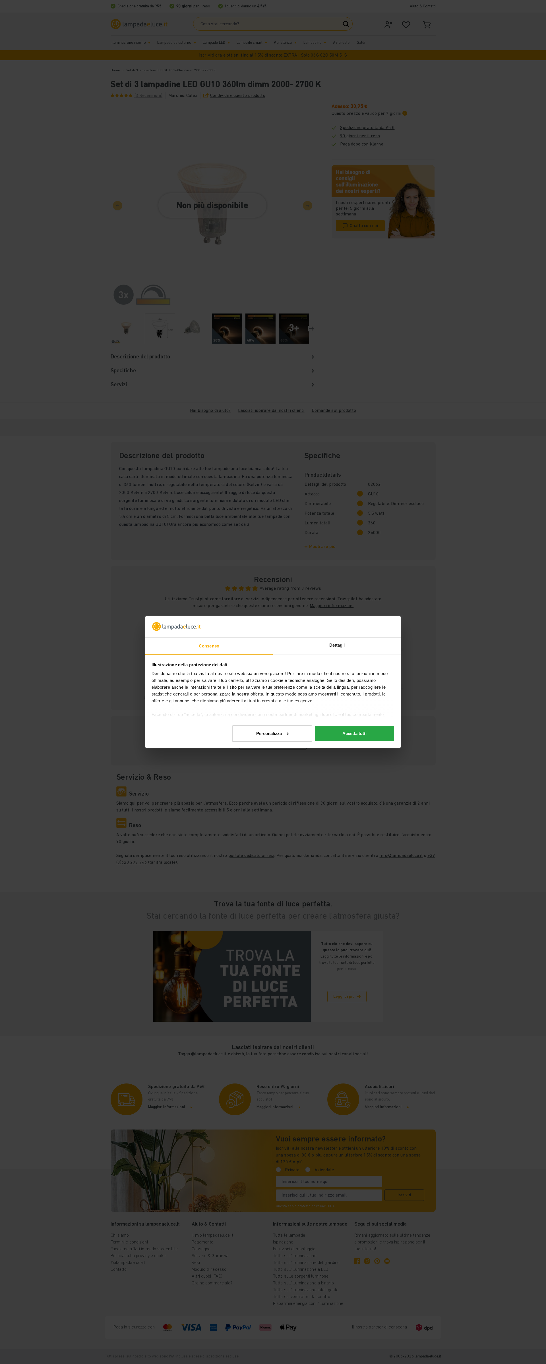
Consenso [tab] (209, 645)
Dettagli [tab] (337, 645)
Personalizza (269, 733)
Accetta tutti (354, 733)
